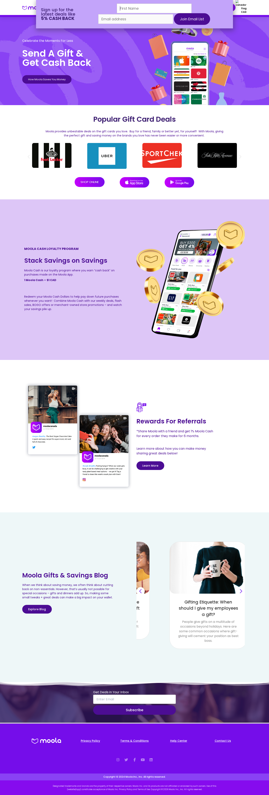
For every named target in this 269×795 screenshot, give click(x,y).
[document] (134, 397)
